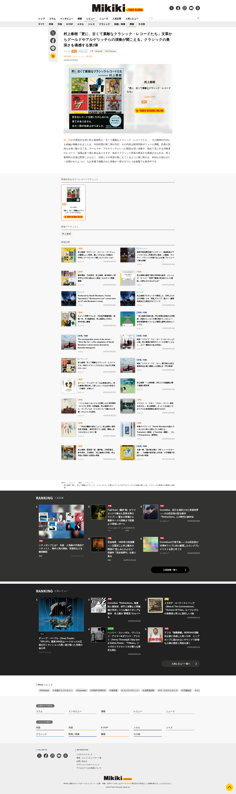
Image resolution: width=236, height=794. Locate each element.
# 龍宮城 (113, 690)
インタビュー (66, 18)
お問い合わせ (81, 761)
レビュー (90, 18)
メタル (80, 24)
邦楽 (51, 24)
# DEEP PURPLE (98, 690)
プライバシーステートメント (88, 765)
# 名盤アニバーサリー (62, 690)
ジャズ (91, 24)
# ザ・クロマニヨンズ (167, 690)
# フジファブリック (130, 690)
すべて (41, 24)
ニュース (103, 18)
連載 (80, 18)
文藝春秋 (147, 97)
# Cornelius (81, 690)
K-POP (69, 24)
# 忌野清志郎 (148, 690)
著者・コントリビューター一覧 (88, 758)
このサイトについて (84, 754)
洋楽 (60, 24)
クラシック (104, 24)
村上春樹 (66, 234)
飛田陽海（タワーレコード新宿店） (79, 56)
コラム (52, 18)
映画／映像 (119, 24)
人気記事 (116, 18)
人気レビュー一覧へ (181, 663)
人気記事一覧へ (170, 569)
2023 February (110, 51)
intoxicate (98, 51)
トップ (41, 18)
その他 (141, 24)
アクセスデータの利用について (88, 768)
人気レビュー (132, 18)
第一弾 (67, 140)
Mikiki (63, 483)
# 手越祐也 (186, 690)
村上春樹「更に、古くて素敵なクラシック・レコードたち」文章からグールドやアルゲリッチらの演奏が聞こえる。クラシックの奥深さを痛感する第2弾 (119, 486)
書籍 (132, 24)
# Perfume (44, 690)
